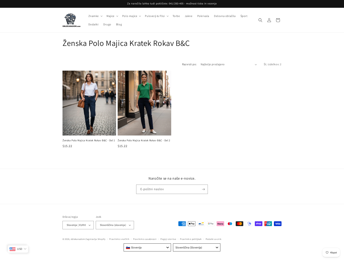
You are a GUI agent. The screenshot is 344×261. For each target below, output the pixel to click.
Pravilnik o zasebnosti (144, 239)
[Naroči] (203, 189)
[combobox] (147, 247)
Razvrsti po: (189, 64)
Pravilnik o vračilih (119, 239)
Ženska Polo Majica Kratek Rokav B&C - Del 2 (144, 140)
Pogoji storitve (168, 239)
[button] (95, 16)
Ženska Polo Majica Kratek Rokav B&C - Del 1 (89, 140)
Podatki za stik (213, 239)
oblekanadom (78, 239)
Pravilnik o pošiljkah (191, 239)
